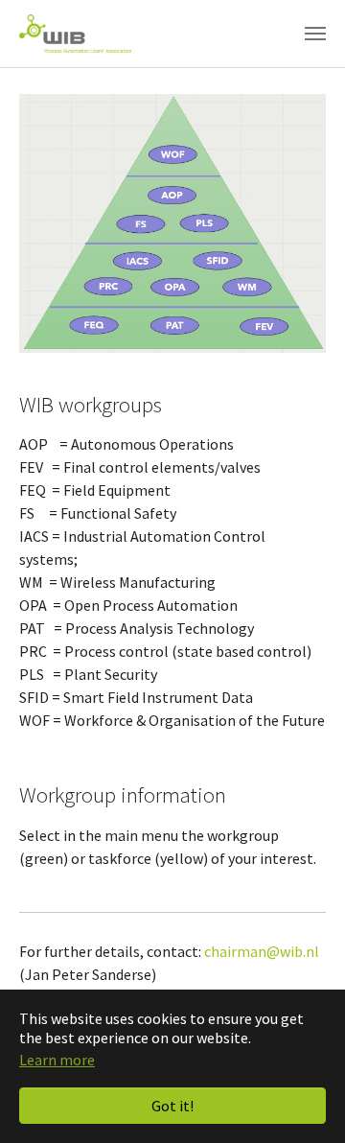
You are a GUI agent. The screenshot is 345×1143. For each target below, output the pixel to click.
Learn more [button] (57, 1059)
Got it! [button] (172, 1105)
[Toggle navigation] (315, 33)
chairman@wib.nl (261, 951)
